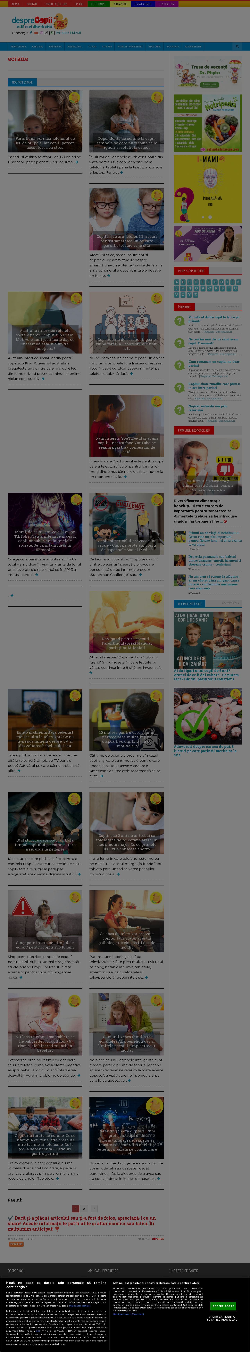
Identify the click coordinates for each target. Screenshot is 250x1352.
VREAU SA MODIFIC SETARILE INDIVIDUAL (222, 1318)
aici (38, 1330)
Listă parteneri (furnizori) (128, 1314)
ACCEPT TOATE (223, 1306)
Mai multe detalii (79, 1305)
